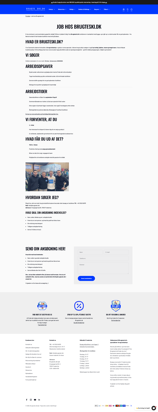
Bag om (96, 9)
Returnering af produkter (33, 360)
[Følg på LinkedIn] (39, 400)
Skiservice (61, 9)
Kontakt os (29, 344)
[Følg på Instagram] (31, 400)
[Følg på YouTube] (35, 400)
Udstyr (51, 9)
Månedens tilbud (30, 363)
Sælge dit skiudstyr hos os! (33, 354)
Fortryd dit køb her (31, 380)
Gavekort (28, 367)
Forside (28, 16)
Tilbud (106, 9)
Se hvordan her (115, 320)
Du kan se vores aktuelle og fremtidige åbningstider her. (42, 114)
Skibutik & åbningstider (32, 347)
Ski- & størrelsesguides (32, 351)
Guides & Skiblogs (83, 9)
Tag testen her (42, 325)
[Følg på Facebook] (27, 400)
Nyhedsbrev (29, 373)
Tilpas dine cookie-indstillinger (48, 406)
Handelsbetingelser (31, 376)
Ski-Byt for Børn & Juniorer (34, 357)
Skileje (71, 9)
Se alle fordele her (79, 322)
